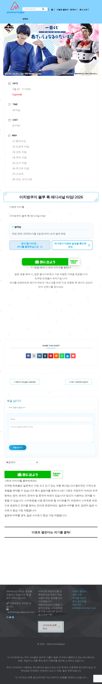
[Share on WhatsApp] (61, 355)
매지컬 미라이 (79, 597)
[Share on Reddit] (56, 355)
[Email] (73, 355)
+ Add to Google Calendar (25, 382)
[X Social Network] (33, 355)
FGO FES (76, 604)
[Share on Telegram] (67, 355)
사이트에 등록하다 (50, 627)
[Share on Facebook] (28, 355)
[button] (21, 462)
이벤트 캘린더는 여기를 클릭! (51, 532)
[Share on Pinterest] (50, 355)
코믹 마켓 (77, 594)
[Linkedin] (39, 355)
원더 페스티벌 (79, 601)
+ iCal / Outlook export (78, 382)
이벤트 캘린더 (79, 591)
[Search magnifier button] (43, 9)
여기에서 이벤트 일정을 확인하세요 (70, 245)
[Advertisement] (51, 562)
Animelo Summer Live (84, 607)
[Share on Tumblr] (45, 355)
